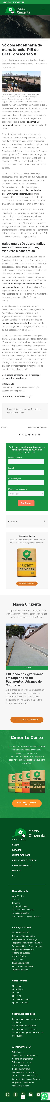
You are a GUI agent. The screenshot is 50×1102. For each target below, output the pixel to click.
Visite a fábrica (19, 956)
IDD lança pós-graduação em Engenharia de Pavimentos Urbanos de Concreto (24, 679)
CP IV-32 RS (17, 989)
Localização (17, 959)
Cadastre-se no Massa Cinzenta (26, 916)
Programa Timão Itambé (23, 1082)
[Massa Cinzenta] (17, 10)
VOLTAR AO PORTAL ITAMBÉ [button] (13, 2)
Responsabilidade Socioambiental (27, 946)
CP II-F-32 (16, 986)
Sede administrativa (21, 1069)
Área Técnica (19, 840)
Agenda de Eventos (21, 865)
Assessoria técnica (20, 1086)
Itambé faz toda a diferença (24, 939)
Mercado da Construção (39, 427)
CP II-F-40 (16, 996)
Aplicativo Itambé (20, 1003)
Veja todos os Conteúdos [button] (27, 720)
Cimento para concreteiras (24, 1029)
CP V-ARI (16, 992)
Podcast (16, 871)
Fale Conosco (18, 1052)
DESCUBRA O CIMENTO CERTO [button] (26, 583)
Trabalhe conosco (20, 970)
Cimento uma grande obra (23, 936)
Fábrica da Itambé (20, 1065)
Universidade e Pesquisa (24, 860)
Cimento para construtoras (24, 1025)
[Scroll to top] (23, 1097)
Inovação (16, 850)
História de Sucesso (21, 953)
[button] (42, 12)
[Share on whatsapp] (35, 434)
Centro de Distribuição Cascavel (26, 1079)
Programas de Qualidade (23, 949)
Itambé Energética (20, 963)
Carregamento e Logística (24, 1072)
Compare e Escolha (20, 999)
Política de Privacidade (22, 966)
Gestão (30, 427)
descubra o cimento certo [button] (27, 803)
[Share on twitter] (22, 434)
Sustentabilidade (21, 855)
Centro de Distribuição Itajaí (25, 1075)
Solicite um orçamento (22, 1059)
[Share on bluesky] (39, 434)
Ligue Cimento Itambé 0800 (24, 1055)
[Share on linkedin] (32, 434)
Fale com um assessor (22, 1062)
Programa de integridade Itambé (27, 943)
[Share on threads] (25, 434)
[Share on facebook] (19, 434)
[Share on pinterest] (29, 434)
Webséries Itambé (20, 932)
